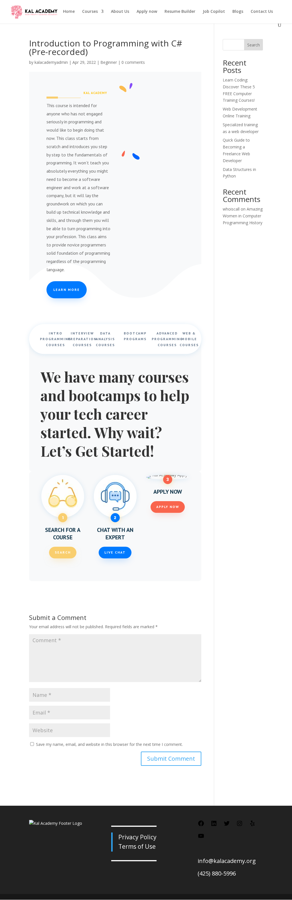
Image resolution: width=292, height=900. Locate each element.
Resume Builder (180, 11)
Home (69, 11)
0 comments (133, 62)
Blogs (237, 11)
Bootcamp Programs (135, 336)
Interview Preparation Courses (82, 339)
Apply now (147, 11)
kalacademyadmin (51, 62)
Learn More (66, 289)
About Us (120, 11)
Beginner (108, 62)
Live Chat (115, 552)
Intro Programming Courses (55, 339)
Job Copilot (214, 11)
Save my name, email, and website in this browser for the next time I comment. (109, 744)
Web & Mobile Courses (189, 339)
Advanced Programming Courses (167, 339)
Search (63, 552)
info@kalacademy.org (227, 861)
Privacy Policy (137, 837)
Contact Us (262, 11)
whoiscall (231, 209)
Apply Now (167, 507)
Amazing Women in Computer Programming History (243, 215)
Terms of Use (137, 846)
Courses (90, 11)
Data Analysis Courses (105, 339)
